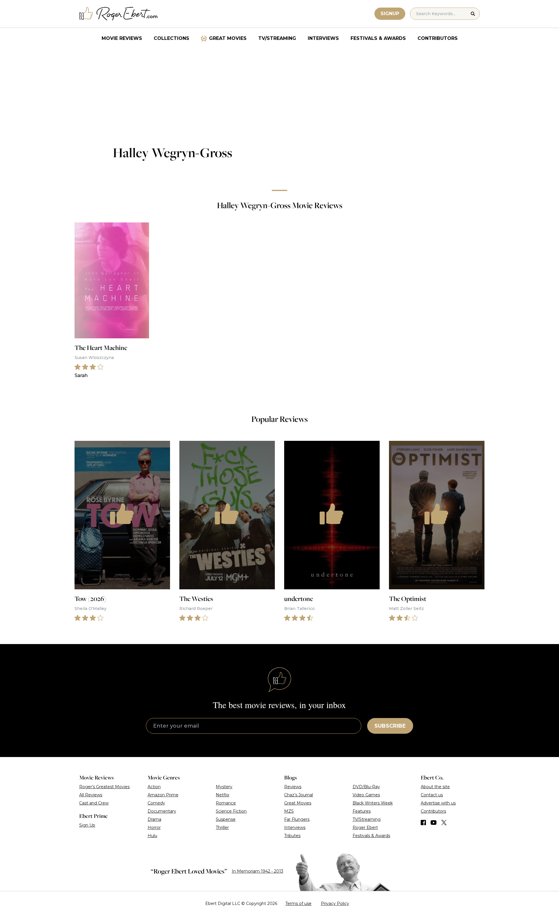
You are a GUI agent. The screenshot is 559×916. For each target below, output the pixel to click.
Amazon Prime (163, 794)
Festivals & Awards (378, 38)
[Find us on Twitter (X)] (444, 822)
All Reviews (90, 794)
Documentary (162, 811)
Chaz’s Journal (298, 794)
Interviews (323, 38)
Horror (154, 827)
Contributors (438, 38)
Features (362, 811)
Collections (171, 38)
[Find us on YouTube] (434, 822)
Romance (226, 803)
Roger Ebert (365, 827)
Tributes (292, 835)
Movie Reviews (122, 38)
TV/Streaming (277, 38)
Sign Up (87, 825)
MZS (289, 811)
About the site (435, 786)
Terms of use (298, 903)
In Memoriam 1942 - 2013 (257, 871)
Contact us (432, 794)
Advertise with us (438, 803)
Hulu (152, 835)
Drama (154, 819)
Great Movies (228, 38)
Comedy (156, 803)
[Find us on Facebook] (423, 822)
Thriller (222, 827)
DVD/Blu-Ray (366, 786)
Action (154, 786)
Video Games (366, 794)
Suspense (226, 819)
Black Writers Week (373, 803)
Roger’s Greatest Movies (104, 786)
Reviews (292, 786)
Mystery (224, 786)
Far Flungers (296, 819)
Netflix (222, 794)
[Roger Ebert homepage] (118, 14)
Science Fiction (231, 811)
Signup (390, 13)
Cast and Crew (94, 803)
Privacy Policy (335, 903)
